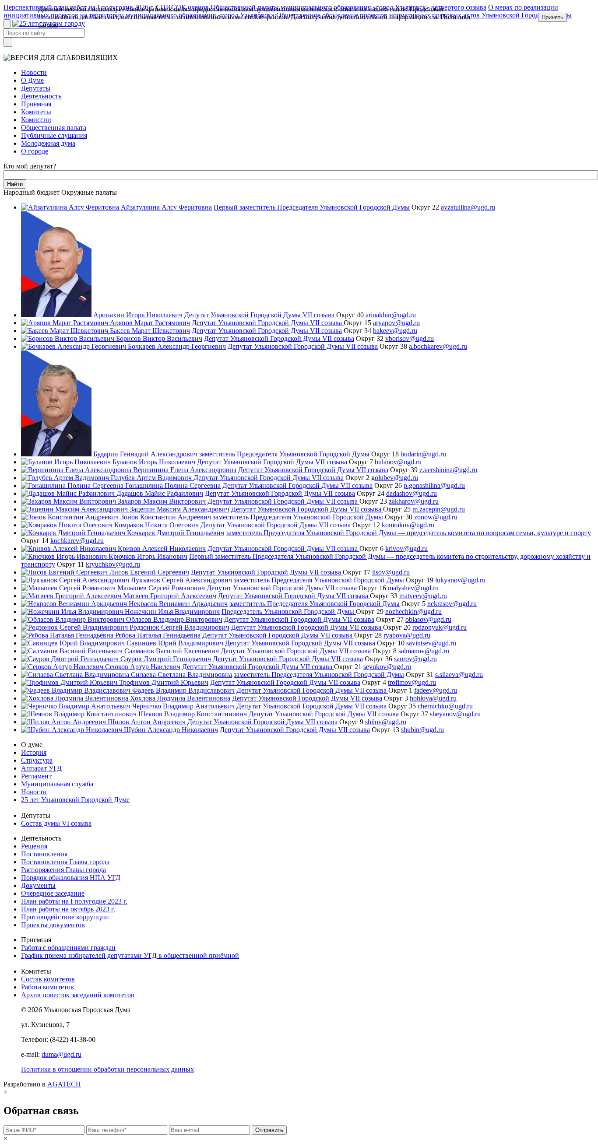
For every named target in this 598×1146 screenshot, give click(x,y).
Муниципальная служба (57, 784)
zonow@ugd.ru (435, 517)
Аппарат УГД (41, 768)
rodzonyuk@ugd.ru (439, 627)
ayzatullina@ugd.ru (468, 207)
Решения (34, 846)
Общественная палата (53, 127)
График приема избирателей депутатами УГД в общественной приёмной (130, 955)
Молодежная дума (48, 143)
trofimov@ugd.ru (412, 682)
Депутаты (35, 88)
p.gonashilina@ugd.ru (434, 485)
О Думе (32, 80)
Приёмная (36, 104)
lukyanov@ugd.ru (460, 580)
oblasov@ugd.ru (428, 619)
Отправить (269, 1130)
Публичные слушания (54, 135)
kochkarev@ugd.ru (77, 540)
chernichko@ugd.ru (445, 706)
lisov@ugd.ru (391, 572)
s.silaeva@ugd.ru (459, 674)
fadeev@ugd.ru (435, 690)
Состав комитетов (48, 979)
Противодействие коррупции (65, 917)
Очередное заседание (52, 893)
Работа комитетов (47, 987)
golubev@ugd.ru (394, 477)
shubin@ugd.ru (422, 729)
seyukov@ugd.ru (387, 666)
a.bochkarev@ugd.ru (438, 346)
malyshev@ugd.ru (413, 588)
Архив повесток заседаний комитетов (77, 995)
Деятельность (41, 96)
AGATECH (64, 1084)
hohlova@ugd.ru (433, 698)
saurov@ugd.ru (415, 658)
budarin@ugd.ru (423, 454)
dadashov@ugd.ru (411, 493)
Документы (38, 885)
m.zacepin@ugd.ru (438, 509)
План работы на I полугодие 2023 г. (74, 901)
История (33, 752)
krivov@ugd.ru (406, 548)
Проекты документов (53, 925)
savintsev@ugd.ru (431, 643)
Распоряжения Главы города (63, 869)
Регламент (36, 776)
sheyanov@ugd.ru (455, 714)
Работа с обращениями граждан (68, 947)
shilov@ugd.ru (385, 721)
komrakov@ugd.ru (408, 525)
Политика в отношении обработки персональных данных (107, 1069)
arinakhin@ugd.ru (391, 315)
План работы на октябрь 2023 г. (68, 909)
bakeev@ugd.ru (395, 330)
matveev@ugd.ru (423, 595)
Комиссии (36, 119)
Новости (34, 72)
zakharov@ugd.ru (414, 501)
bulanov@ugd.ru (398, 462)
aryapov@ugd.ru (396, 322)
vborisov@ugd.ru (409, 338)
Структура (37, 760)
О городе (34, 151)
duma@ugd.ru (61, 1054)
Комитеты (36, 112)
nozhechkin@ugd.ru (413, 611)
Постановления (44, 854)
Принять (552, 17)
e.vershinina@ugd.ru (448, 469)
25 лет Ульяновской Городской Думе (75, 799)
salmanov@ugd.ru (423, 651)
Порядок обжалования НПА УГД (70, 877)
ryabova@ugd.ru (406, 635)
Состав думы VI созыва (56, 823)
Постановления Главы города (65, 862)
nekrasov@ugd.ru (452, 603)
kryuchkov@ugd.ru (113, 564)
